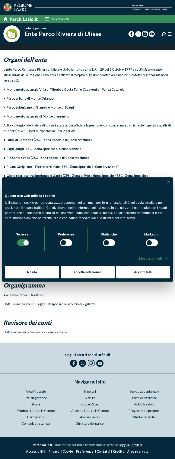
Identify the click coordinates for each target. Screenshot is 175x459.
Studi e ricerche (144, 417)
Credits (118, 451)
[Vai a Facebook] (73, 363)
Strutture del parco (90, 423)
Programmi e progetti (144, 410)
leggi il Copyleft (130, 445)
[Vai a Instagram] (91, 363)
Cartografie (35, 417)
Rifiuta (32, 272)
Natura (90, 398)
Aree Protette (36, 391)
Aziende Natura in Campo (90, 410)
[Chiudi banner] (168, 181)
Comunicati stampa (36, 423)
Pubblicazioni (144, 404)
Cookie (68, 451)
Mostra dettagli (150, 258)
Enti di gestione (36, 398)
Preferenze (84, 451)
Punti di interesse (144, 398)
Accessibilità (35, 451)
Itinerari (90, 391)
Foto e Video (90, 404)
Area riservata (138, 451)
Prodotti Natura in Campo (36, 410)
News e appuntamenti (144, 391)
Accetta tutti (143, 272)
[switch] (66, 242)
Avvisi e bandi (90, 417)
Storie (35, 404)
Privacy (53, 451)
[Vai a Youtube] (100, 363)
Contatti (103, 451)
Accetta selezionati (87, 272)
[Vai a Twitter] (82, 363)
